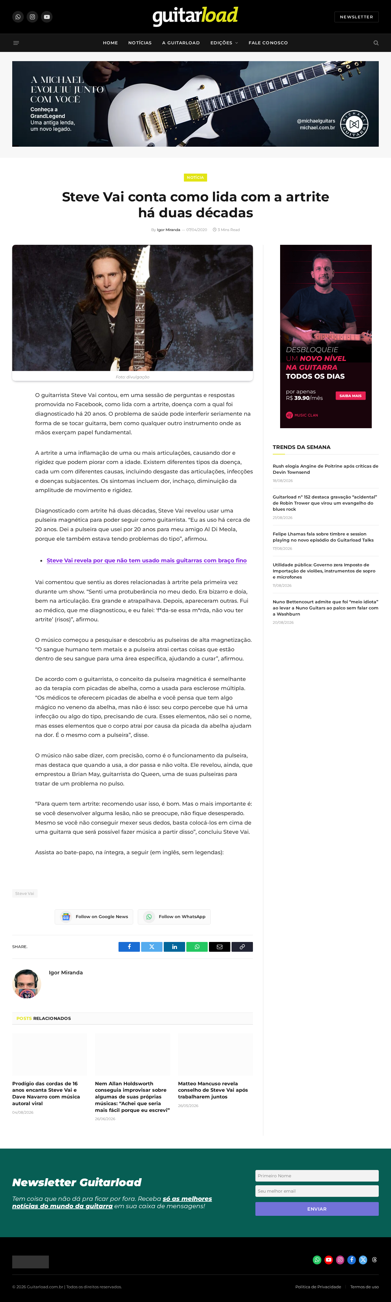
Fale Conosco (268, 43)
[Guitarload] (195, 17)
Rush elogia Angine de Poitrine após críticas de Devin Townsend (325, 469)
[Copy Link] (18, 473)
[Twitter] (18, 426)
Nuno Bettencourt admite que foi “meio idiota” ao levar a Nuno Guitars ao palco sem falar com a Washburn (325, 608)
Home (110, 43)
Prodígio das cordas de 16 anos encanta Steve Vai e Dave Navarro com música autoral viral (46, 1093)
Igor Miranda (168, 229)
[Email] (18, 442)
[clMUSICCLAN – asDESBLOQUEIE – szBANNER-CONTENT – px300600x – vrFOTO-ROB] (326, 426)
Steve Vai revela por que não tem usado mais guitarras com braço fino (147, 560)
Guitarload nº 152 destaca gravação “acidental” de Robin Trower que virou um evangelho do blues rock (325, 503)
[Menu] (16, 43)
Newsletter (356, 16)
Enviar (317, 1209)
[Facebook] (18, 411)
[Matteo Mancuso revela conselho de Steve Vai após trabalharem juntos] (215, 1054)
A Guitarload (181, 43)
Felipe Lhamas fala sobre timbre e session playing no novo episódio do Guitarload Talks (323, 537)
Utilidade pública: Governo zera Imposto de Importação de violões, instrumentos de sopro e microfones (324, 571)
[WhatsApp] (18, 457)
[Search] (375, 43)
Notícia (195, 177)
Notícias (140, 43)
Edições (221, 43)
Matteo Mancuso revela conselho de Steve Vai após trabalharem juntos (213, 1090)
